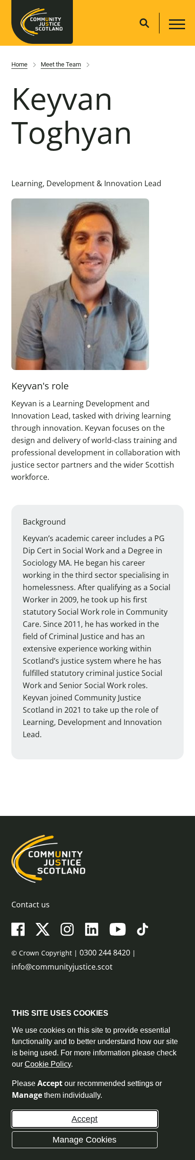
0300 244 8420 (105, 952)
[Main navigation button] (175, 25)
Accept (84, 1119)
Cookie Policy (48, 1064)
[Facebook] (18, 928)
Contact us (30, 904)
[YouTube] (117, 928)
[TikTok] (142, 928)
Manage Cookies (84, 1139)
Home (19, 64)
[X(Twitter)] (42, 928)
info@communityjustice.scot (62, 967)
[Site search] (144, 23)
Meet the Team (61, 64)
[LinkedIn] (91, 928)
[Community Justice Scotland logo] (97, 859)
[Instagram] (67, 928)
